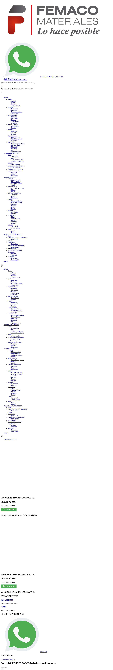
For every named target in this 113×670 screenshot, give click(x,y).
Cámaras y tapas (15, 218)
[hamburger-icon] (1, 266)
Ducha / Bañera (15, 145)
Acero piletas (15, 156)
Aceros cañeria (15, 228)
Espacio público (15, 137)
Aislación (10, 210)
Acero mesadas (15, 164)
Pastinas (13, 253)
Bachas (10, 99)
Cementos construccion (14, 193)
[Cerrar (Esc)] (6, 667)
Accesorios (11, 256)
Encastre (13, 104)
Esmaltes (13, 205)
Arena (9, 229)
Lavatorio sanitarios (16, 112)
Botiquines (14, 131)
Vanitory (13, 132)
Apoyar (13, 101)
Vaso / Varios (15, 121)
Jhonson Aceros (15, 105)
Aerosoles (14, 204)
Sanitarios (10, 107)
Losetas (13, 220)
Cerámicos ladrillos (16, 183)
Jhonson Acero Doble (17, 159)
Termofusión (14, 226)
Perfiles (13, 191)
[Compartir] (5, 667)
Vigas (12, 217)
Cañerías (10, 225)
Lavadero (14, 172)
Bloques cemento (16, 180)
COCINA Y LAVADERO (11, 153)
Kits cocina (14, 175)
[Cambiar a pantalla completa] (3, 667)
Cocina (13, 174)
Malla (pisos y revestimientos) (16, 245)
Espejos (13, 134)
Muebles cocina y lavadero (15, 169)
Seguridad (14, 140)
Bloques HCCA (15, 182)
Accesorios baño (12, 115)
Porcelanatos (11, 242)
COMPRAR (10, 509)
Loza (12, 158)
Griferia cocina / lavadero (15, 171)
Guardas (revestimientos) (15, 250)
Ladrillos (10, 178)
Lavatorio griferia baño (17, 143)
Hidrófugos (14, 198)
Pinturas (10, 199)
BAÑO (6, 97)
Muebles (10, 129)
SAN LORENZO (7, 600)
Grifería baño (11, 142)
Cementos (14, 255)
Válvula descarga (16, 151)
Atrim (9, 236)
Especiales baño (12, 136)
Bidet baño (14, 109)
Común (13, 185)
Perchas (13, 120)
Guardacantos (15, 260)
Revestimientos (12, 248)
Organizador (14, 118)
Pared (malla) (15, 247)
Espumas (13, 213)
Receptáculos (15, 126)
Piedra (13, 231)
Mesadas (10, 163)
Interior (13, 207)
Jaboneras (14, 123)
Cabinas (13, 128)
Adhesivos (14, 194)
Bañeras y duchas (13, 124)
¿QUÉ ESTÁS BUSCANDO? (9, 83)
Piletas (9, 155)
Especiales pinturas (16, 202)
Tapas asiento (15, 113)
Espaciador (14, 258)
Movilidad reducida (16, 139)
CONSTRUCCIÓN (10, 177)
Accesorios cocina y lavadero (16, 166)
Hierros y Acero (12, 186)
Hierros (13, 190)
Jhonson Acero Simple (17, 161)
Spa (12, 150)
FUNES (3, 607)
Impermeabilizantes (16, 201)
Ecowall (10, 240)
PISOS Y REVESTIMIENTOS (13, 234)
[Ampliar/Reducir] (1, 667)
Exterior (13, 209)
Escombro (14, 233)
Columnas (14, 221)
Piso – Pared (14, 239)
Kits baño (14, 116)
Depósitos (14, 110)
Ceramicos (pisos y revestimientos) (17, 237)
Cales (12, 196)
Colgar (13, 102)
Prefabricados (11, 215)
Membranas (14, 212)
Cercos (13, 223)
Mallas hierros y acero (17, 188)
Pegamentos (11, 252)
